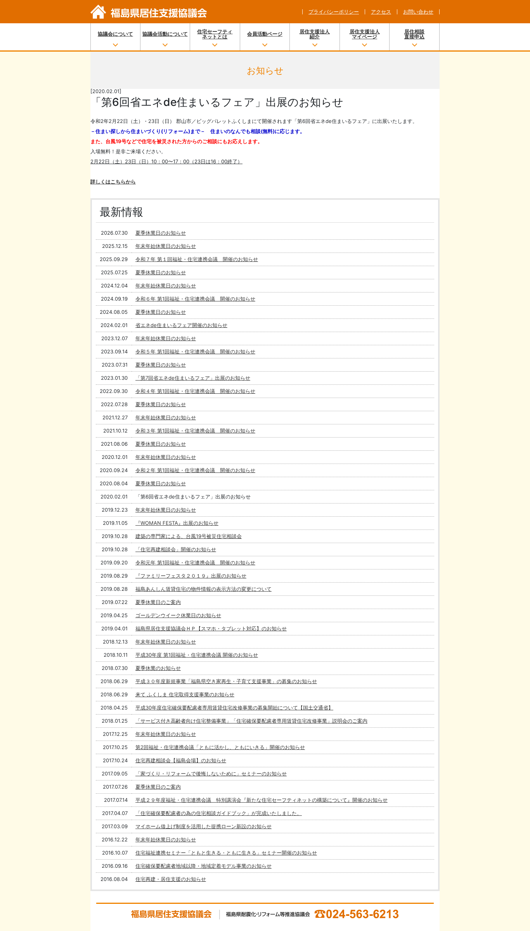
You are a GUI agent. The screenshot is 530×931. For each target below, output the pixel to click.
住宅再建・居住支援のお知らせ (170, 879)
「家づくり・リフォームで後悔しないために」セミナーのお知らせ (211, 773)
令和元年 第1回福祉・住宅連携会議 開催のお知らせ (195, 562)
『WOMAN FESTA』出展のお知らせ (176, 523)
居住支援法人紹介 (315, 34)
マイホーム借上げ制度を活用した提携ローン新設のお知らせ (203, 826)
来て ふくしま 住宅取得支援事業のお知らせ (184, 694)
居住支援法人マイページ (365, 34)
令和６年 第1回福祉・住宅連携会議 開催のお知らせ (195, 299)
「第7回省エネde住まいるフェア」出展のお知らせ (192, 378)
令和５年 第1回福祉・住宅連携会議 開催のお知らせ (195, 351)
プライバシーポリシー (333, 12)
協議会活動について (165, 34)
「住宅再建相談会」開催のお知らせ (175, 549)
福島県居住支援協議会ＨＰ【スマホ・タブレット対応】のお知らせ (211, 628)
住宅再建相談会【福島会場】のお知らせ (180, 760)
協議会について (115, 34)
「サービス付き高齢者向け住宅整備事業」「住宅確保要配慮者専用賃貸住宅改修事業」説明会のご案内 (251, 721)
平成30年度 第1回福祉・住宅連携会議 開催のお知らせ (196, 655)
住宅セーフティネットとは (214, 34)
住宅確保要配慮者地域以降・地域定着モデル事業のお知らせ (203, 866)
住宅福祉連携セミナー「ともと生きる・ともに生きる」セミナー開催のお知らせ (226, 853)
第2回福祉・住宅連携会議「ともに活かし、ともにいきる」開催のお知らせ (220, 747)
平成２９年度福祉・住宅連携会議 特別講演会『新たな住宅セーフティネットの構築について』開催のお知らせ (261, 800)
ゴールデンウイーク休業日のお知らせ (178, 615)
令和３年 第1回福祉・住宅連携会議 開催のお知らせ (195, 430)
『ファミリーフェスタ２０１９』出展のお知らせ (190, 576)
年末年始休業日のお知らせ (165, 246)
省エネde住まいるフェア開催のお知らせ (181, 325)
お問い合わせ (418, 12)
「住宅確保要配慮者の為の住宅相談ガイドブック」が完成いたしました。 (218, 813)
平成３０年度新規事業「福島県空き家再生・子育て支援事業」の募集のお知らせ (226, 681)
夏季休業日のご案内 (158, 602)
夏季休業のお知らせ (158, 668)
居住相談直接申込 (414, 34)
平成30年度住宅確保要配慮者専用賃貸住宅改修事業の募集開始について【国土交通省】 (234, 707)
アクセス (381, 12)
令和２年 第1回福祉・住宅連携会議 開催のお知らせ (195, 470)
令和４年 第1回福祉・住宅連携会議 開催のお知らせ (195, 391)
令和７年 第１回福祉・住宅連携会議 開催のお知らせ (196, 259)
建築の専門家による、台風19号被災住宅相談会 (188, 536)
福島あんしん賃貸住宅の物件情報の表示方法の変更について (203, 589)
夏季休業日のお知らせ (160, 233)
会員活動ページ (264, 34)
